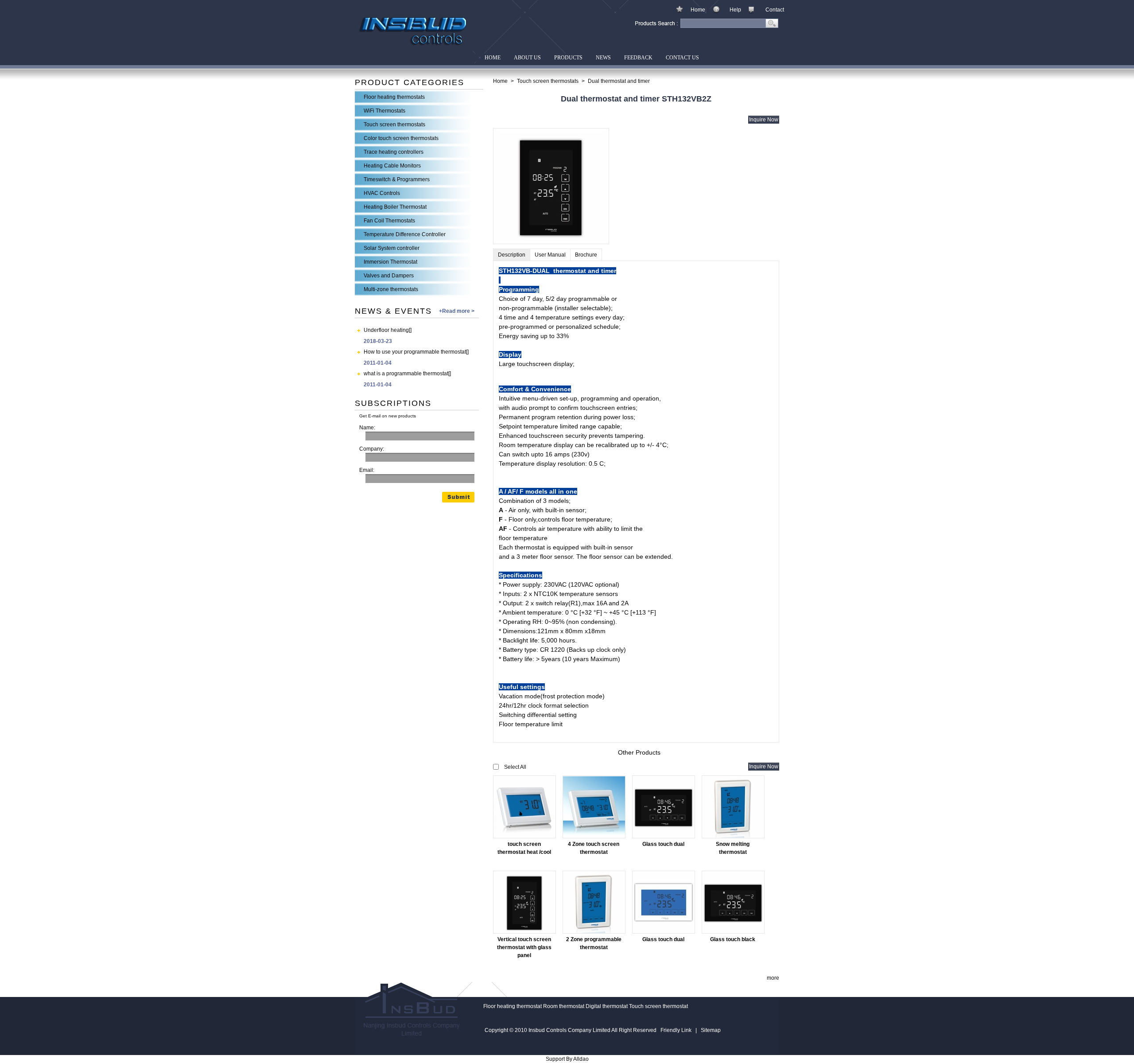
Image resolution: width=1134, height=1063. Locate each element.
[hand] (772, 24)
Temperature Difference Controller (405, 234)
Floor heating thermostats (394, 97)
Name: (367, 427)
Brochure (586, 255)
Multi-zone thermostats (391, 289)
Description (511, 255)
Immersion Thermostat (390, 262)
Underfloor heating (386, 330)
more (773, 978)
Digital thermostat (607, 1006)
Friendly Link (675, 1030)
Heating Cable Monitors (392, 166)
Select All (515, 767)
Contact (774, 10)
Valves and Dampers (389, 276)
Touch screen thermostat (658, 1006)
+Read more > (456, 311)
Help (735, 10)
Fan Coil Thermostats (389, 221)
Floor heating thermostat (512, 1006)
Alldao (581, 1059)
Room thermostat (563, 1006)
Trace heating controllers (393, 152)
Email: (366, 470)
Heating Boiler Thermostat (395, 207)
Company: (371, 449)
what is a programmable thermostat (406, 373)
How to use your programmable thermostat (415, 352)
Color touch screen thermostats (401, 138)
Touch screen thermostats (394, 124)
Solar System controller (391, 248)
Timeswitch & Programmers (397, 179)
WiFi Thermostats (384, 111)
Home (698, 10)
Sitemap (711, 1030)
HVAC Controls (382, 193)
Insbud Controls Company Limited (396, 4)
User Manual (550, 255)
